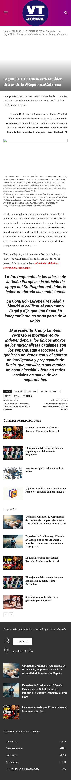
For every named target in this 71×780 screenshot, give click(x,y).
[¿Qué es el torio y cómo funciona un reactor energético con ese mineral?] (13, 493)
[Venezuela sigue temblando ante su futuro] (13, 473)
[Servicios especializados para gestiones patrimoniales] (13, 602)
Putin (7, 396)
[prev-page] (5, 614)
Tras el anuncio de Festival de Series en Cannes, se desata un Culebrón (16, 407)
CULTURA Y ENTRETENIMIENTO (27, 31)
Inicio (5, 31)
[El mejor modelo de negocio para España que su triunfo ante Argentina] (13, 453)
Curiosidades (52, 31)
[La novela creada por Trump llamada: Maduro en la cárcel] (13, 432)
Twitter (27, 396)
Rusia (16, 396)
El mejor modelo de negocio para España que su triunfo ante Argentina (44, 451)
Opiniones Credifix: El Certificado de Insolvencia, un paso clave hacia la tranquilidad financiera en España (45, 520)
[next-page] (11, 614)
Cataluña (18, 391)
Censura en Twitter (50, 391)
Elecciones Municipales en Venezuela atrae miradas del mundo (55, 407)
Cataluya (31, 391)
